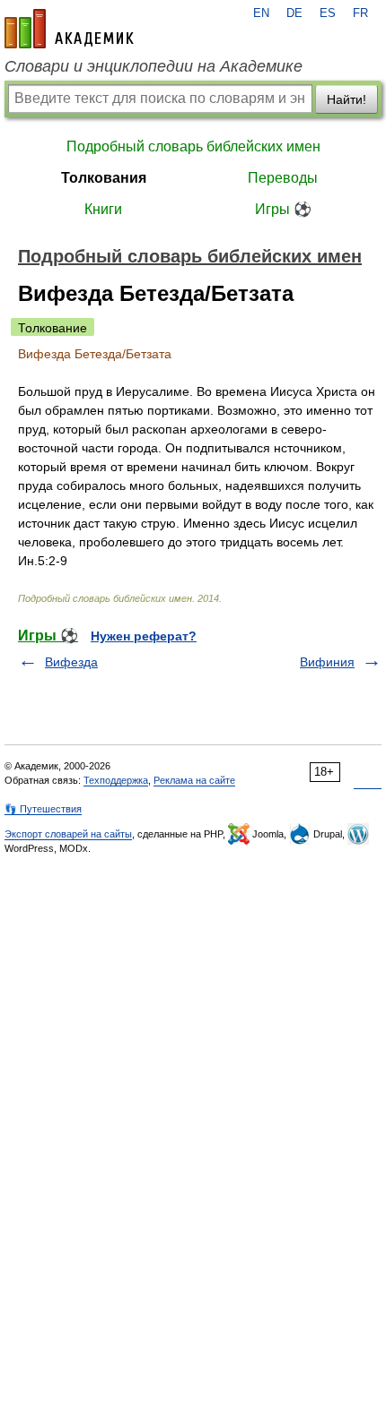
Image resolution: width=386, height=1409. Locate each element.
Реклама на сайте (194, 780)
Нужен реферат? (144, 636)
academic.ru (69, 28)
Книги (103, 209)
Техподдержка (115, 780)
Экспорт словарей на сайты (68, 834)
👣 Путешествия (43, 808)
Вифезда (71, 662)
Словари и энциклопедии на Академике (153, 66)
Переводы (283, 177)
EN (261, 13)
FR (360, 13)
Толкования (103, 177)
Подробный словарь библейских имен (193, 146)
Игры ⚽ (283, 209)
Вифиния (327, 662)
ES (328, 13)
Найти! (346, 99)
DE (294, 13)
